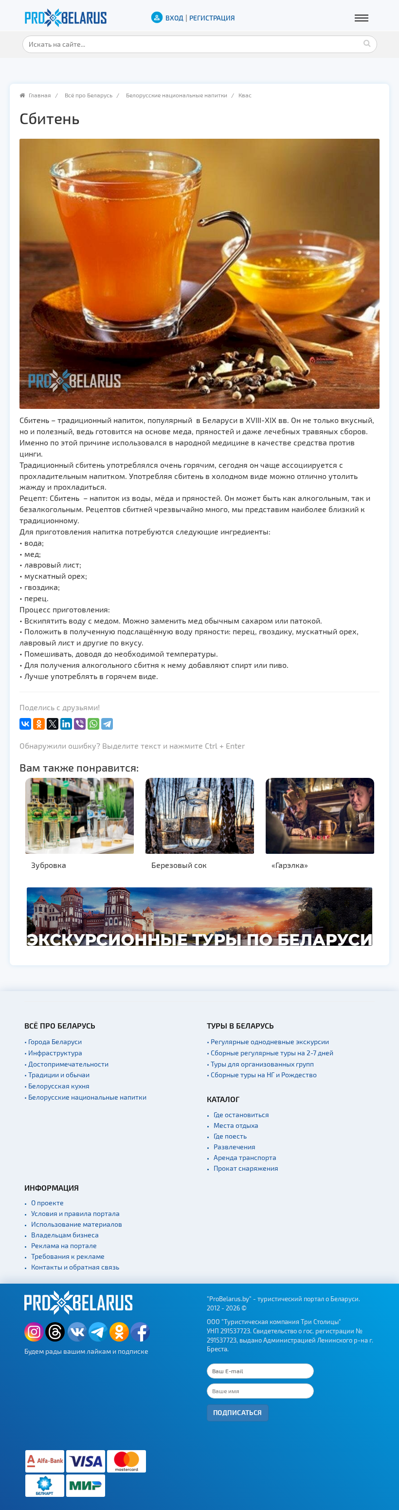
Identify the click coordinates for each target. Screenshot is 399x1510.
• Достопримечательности (66, 1064)
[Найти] (367, 43)
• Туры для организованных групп (260, 1064)
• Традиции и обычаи (57, 1074)
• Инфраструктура (53, 1053)
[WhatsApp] (93, 724)
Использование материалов (76, 1224)
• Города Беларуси (53, 1041)
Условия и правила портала (75, 1213)
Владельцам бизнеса (65, 1235)
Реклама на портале (64, 1245)
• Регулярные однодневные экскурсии (268, 1041)
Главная (40, 95)
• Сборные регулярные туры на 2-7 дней (270, 1053)
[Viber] (80, 724)
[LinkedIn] (66, 724)
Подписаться (237, 1412)
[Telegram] (107, 724)
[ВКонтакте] (25, 724)
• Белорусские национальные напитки (85, 1097)
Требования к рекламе (68, 1256)
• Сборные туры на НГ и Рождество (262, 1074)
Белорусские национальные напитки (176, 95)
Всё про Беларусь (88, 95)
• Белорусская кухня (57, 1086)
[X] (52, 724)
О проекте (47, 1202)
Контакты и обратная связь (75, 1267)
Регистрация (212, 18)
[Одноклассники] (39, 724)
